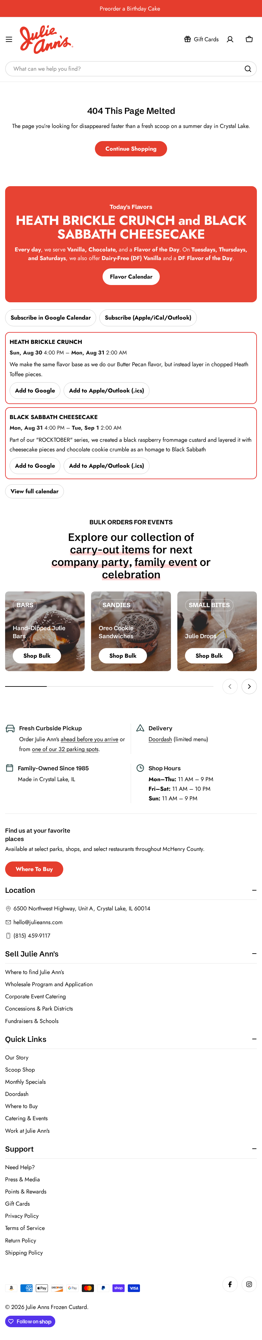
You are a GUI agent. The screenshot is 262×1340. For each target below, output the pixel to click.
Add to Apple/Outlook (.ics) (106, 390)
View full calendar (34, 491)
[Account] (230, 39)
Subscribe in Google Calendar (51, 317)
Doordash (160, 739)
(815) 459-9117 (31, 936)
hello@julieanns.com (38, 922)
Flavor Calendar (131, 277)
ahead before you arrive (89, 739)
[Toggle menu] (9, 39)
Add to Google (35, 390)
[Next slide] (249, 686)
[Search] (248, 69)
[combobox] (131, 68)
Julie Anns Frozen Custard (56, 1307)
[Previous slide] (230, 686)
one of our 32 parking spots (65, 749)
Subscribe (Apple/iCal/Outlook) (148, 317)
